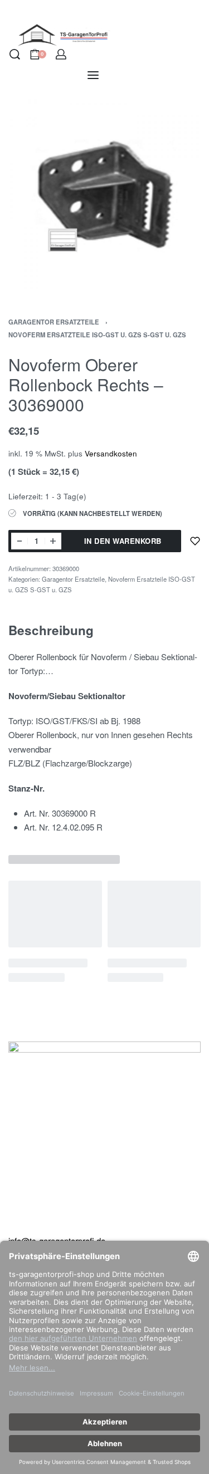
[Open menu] (93, 75)
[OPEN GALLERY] (104, 195)
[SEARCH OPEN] (15, 54)
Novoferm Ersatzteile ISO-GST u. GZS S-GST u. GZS (97, 334)
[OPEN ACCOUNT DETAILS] (61, 54)
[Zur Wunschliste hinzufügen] (195, 541)
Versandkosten (111, 453)
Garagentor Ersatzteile (53, 321)
